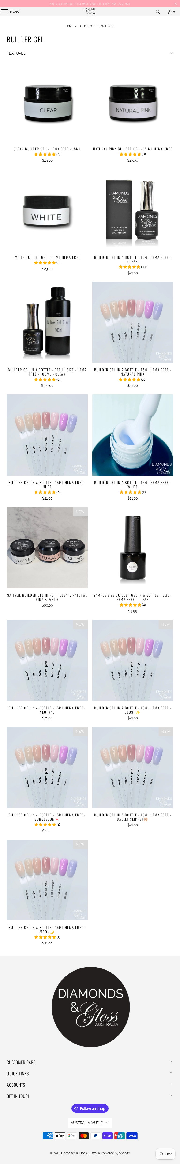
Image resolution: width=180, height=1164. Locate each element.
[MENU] (2, 11)
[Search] (158, 11)
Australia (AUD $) (87, 1123)
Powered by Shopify (115, 1153)
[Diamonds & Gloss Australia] (90, 11)
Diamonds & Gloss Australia (80, 1153)
